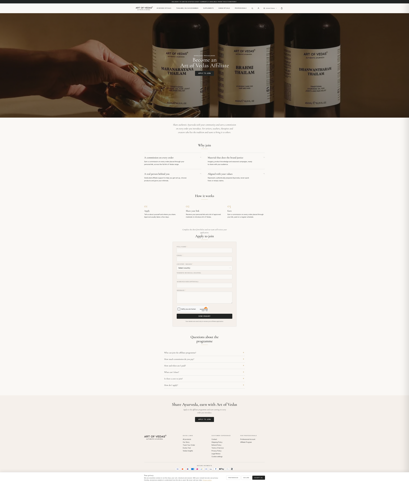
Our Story (186, 442)
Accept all (258, 477)
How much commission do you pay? (179, 359)
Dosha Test (187, 448)
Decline (246, 477)
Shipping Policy (217, 442)
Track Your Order (189, 445)
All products (187, 439)
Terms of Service (218, 448)
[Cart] (281, 8)
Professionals (241, 8)
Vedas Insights (188, 451)
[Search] (252, 8)
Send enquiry (204, 316)
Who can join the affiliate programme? (180, 352)
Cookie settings (217, 456)
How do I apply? (171, 385)
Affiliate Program (246, 442)
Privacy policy (207, 480)
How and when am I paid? (175, 365)
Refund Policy (216, 445)
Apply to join (204, 73)
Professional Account (247, 439)
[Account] (258, 8)
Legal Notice (216, 454)
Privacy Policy (216, 451)
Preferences (233, 477)
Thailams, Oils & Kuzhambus (187, 8)
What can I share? (171, 372)
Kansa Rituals (224, 8)
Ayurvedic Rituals (164, 8)
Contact (214, 439)
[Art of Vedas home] (144, 8)
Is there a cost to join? (173, 378)
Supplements (208, 8)
